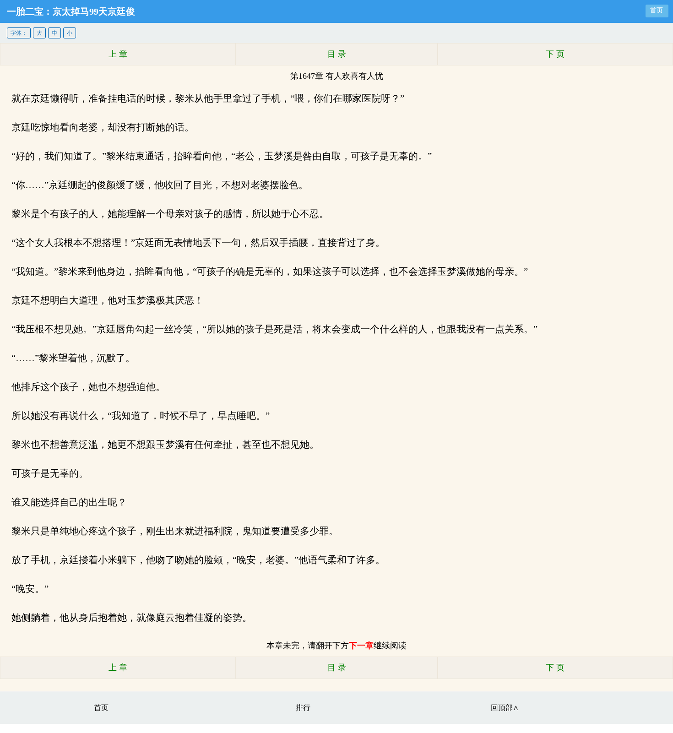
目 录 (336, 54)
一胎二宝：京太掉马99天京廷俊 (71, 11)
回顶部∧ (505, 707)
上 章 (118, 54)
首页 (656, 10)
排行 (303, 707)
